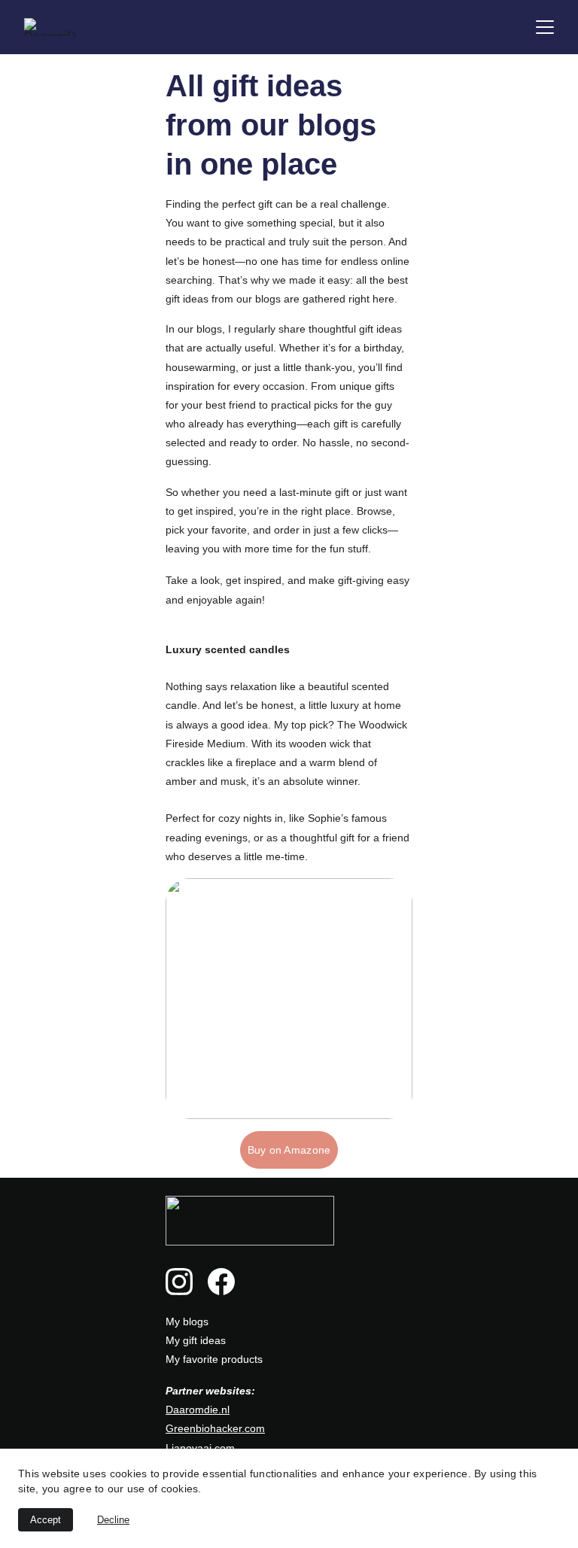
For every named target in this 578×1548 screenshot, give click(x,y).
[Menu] (545, 27)
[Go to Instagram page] (179, 1281)
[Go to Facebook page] (221, 1281)
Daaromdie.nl (198, 1410)
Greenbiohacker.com (215, 1428)
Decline (113, 1519)
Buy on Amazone (289, 1150)
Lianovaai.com (200, 1448)
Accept (45, 1519)
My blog (184, 1321)
